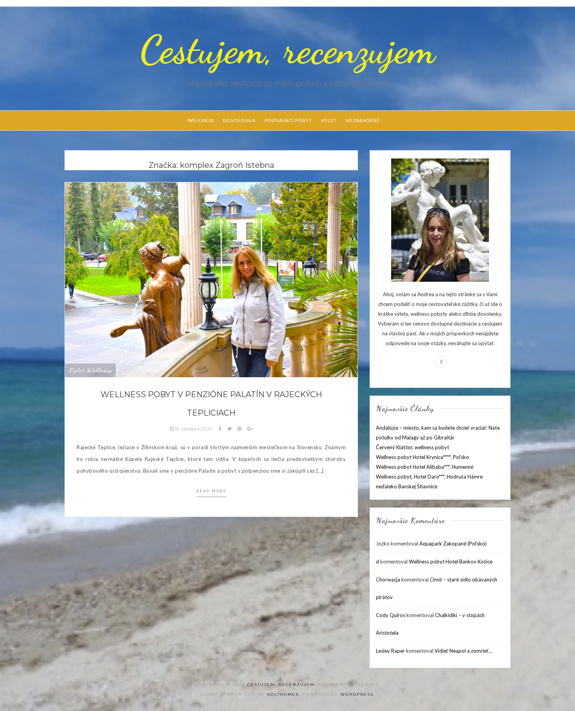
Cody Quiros (390, 615)
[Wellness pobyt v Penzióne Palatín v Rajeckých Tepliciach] (211, 279)
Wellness (201, 120)
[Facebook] (441, 362)
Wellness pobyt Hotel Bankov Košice (450, 561)
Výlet (329, 120)
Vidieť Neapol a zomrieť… (463, 651)
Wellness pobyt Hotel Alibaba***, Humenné (424, 467)
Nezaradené (363, 120)
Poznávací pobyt (288, 120)
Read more (211, 490)
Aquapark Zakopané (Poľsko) (453, 543)
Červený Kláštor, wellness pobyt (412, 447)
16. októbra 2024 (194, 429)
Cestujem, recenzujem (287, 49)
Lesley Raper (390, 651)
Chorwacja (388, 579)
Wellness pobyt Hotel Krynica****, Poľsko (422, 457)
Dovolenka (239, 120)
